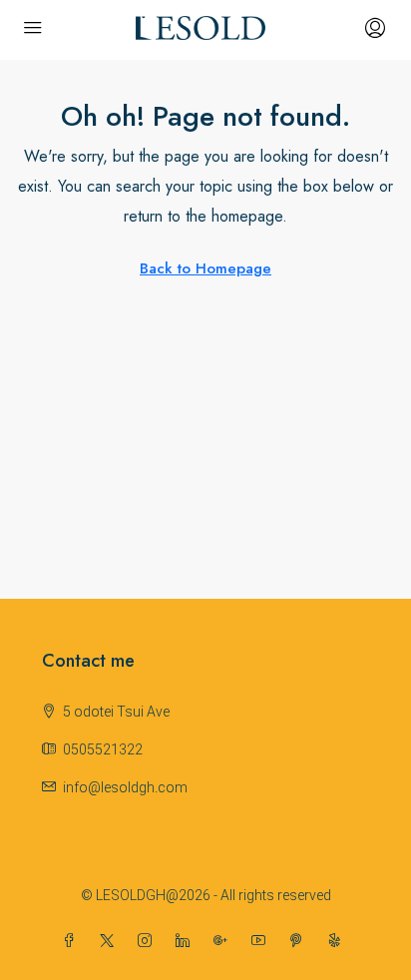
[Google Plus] (224, 941)
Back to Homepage (205, 268)
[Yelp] (338, 941)
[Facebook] (73, 941)
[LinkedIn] (187, 941)
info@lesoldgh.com (125, 787)
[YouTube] (262, 941)
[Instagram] (149, 941)
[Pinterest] (300, 941)
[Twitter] (111, 941)
